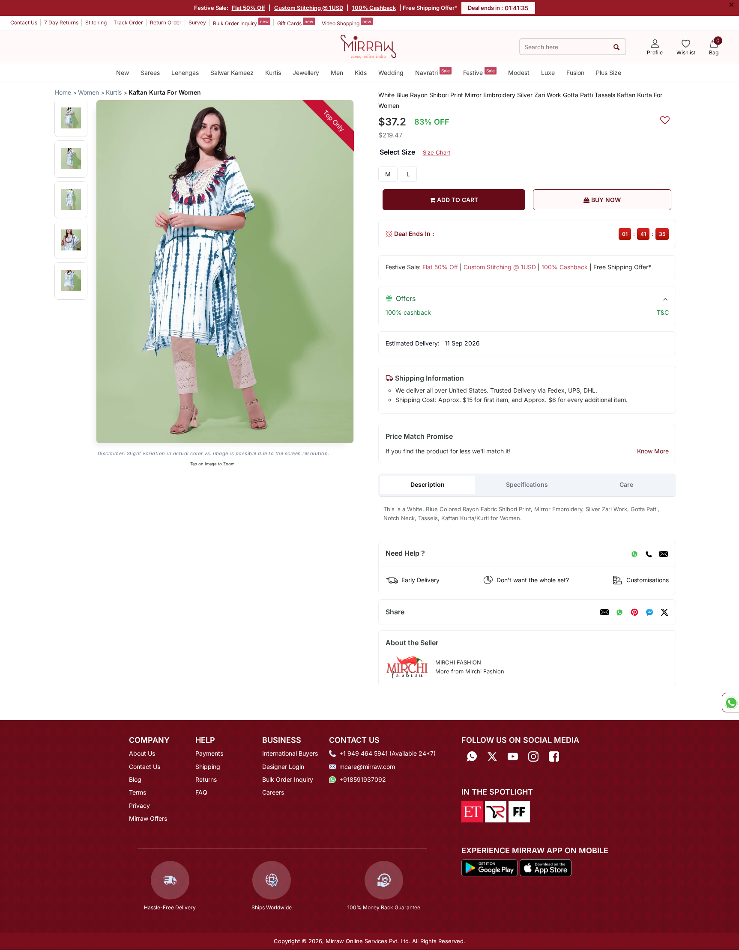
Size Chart (436, 152)
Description (427, 484)
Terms (137, 792)
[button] (71, 118)
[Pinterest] (634, 612)
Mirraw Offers (148, 818)
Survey (197, 22)
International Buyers (290, 753)
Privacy (139, 805)
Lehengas (185, 72)
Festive (479, 72)
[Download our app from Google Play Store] (489, 867)
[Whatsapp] (471, 756)
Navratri (432, 72)
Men (337, 72)
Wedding (391, 72)
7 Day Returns (61, 22)
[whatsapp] (619, 612)
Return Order (166, 22)
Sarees (150, 72)
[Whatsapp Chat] (730, 702)
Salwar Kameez (232, 72)
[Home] (368, 46)
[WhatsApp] (634, 553)
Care (626, 484)
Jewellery (306, 72)
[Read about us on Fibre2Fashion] (519, 811)
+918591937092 (362, 779)
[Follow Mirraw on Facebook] (554, 756)
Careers (273, 792)
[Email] (663, 553)
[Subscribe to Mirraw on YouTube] (512, 756)
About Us (142, 753)
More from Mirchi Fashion (469, 671)
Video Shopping (346, 23)
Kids (361, 72)
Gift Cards (295, 23)
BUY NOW (605, 199)
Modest (519, 72)
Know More (653, 451)
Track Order (128, 22)
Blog (135, 779)
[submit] (616, 47)
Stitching (96, 22)
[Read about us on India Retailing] (495, 811)
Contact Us (23, 22)
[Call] (648, 553)
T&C (663, 312)
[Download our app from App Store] (545, 867)
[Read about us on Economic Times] (472, 811)
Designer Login (283, 766)
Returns (206, 779)
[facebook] (649, 612)
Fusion (575, 72)
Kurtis (273, 72)
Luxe (548, 72)
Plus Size (608, 72)
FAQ (201, 792)
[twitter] (664, 612)
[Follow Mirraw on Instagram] (533, 756)
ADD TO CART (456, 199)
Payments (209, 753)
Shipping (207, 766)
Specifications (527, 484)
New (122, 72)
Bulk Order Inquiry (241, 23)
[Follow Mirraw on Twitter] (492, 756)
